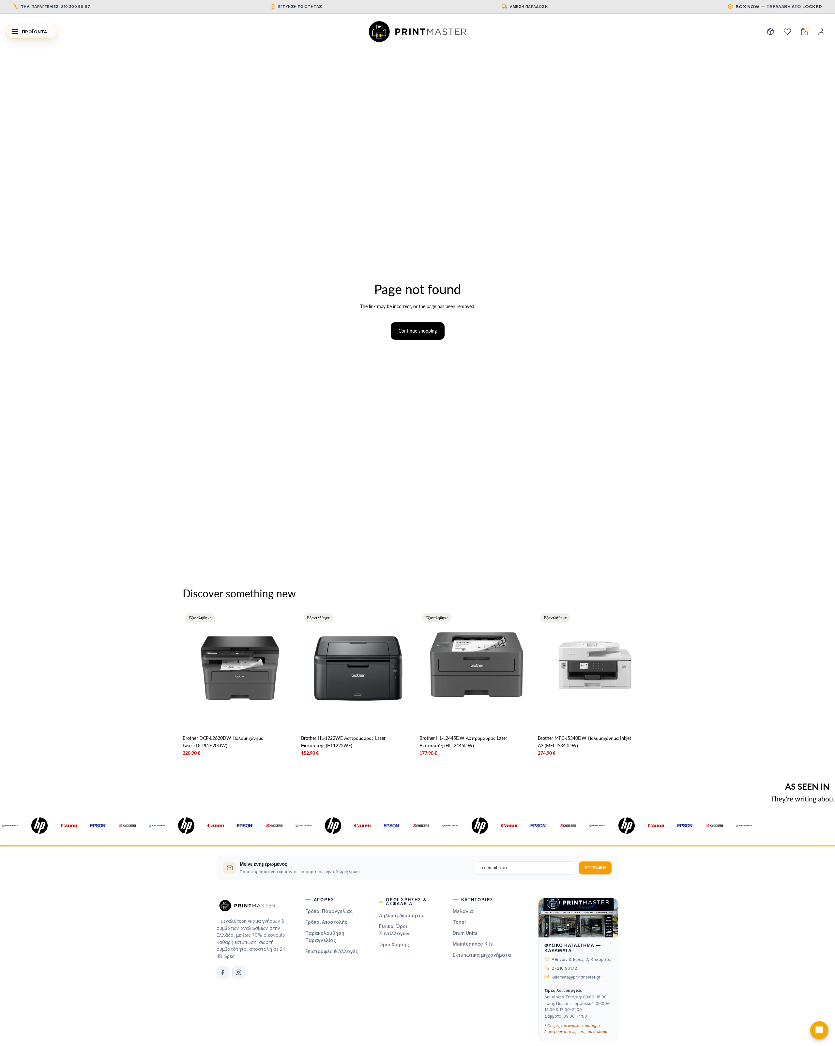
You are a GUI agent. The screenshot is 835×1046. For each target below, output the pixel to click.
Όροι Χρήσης (394, 944)
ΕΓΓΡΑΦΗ (595, 867)
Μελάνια (463, 911)
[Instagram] (238, 972)
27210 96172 (564, 968)
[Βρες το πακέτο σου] (770, 31)
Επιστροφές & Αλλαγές (331, 951)
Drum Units (465, 933)
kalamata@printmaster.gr (576, 977)
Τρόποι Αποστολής (326, 922)
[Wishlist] (787, 31)
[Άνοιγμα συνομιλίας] (819, 1030)
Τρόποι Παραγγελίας (329, 911)
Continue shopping (418, 331)
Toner (459, 922)
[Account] (821, 31)
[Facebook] (223, 972)
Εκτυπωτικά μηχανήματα (482, 955)
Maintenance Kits (473, 944)
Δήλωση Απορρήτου (402, 915)
